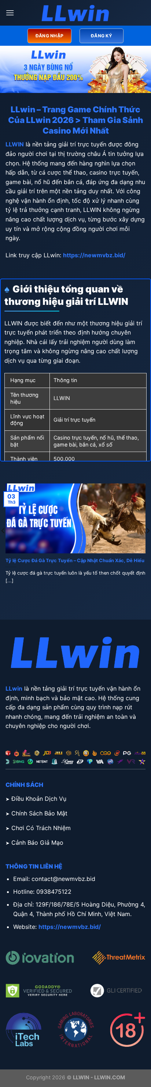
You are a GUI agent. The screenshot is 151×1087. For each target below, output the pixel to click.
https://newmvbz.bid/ (94, 255)
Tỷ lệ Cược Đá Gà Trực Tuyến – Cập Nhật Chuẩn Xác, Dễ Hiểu (74, 560)
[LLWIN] (75, 13)
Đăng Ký (101, 35)
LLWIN (14, 144)
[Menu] (9, 13)
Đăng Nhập (49, 35)
